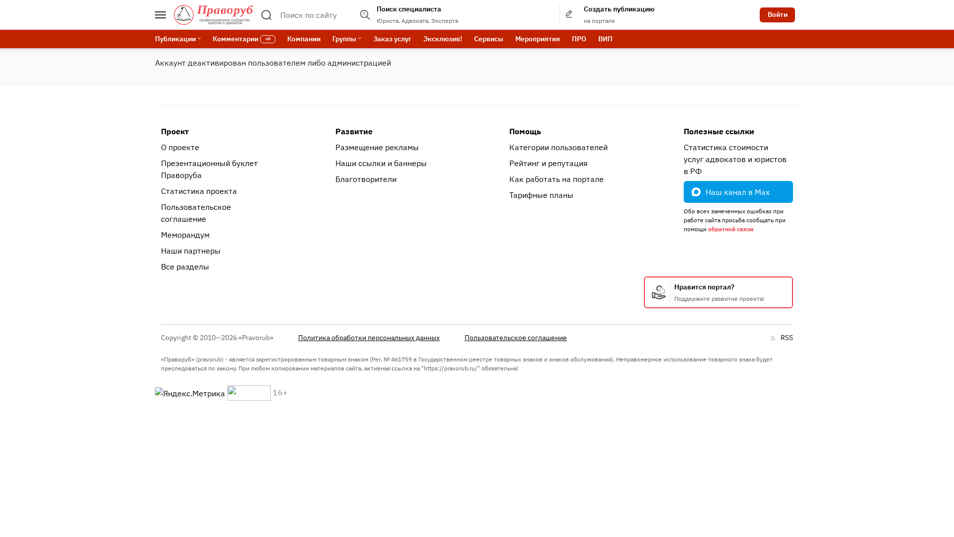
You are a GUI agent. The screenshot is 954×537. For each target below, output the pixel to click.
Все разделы (185, 266)
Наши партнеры (191, 251)
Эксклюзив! (442, 38)
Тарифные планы (541, 195)
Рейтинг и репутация (548, 163)
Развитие (354, 131)
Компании (303, 38)
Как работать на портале (556, 179)
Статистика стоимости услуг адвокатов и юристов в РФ (735, 159)
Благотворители (366, 179)
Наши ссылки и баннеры (381, 163)
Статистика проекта (199, 191)
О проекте (180, 147)
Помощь (525, 131)
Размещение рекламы (377, 147)
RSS (787, 337)
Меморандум (185, 235)
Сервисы (488, 38)
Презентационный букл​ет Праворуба (209, 169)
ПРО (579, 38)
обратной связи (730, 229)
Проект (175, 131)
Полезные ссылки (719, 131)
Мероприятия (537, 38)
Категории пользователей (558, 147)
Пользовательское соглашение (196, 213)
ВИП (605, 38)
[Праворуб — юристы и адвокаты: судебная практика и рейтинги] (213, 15)
